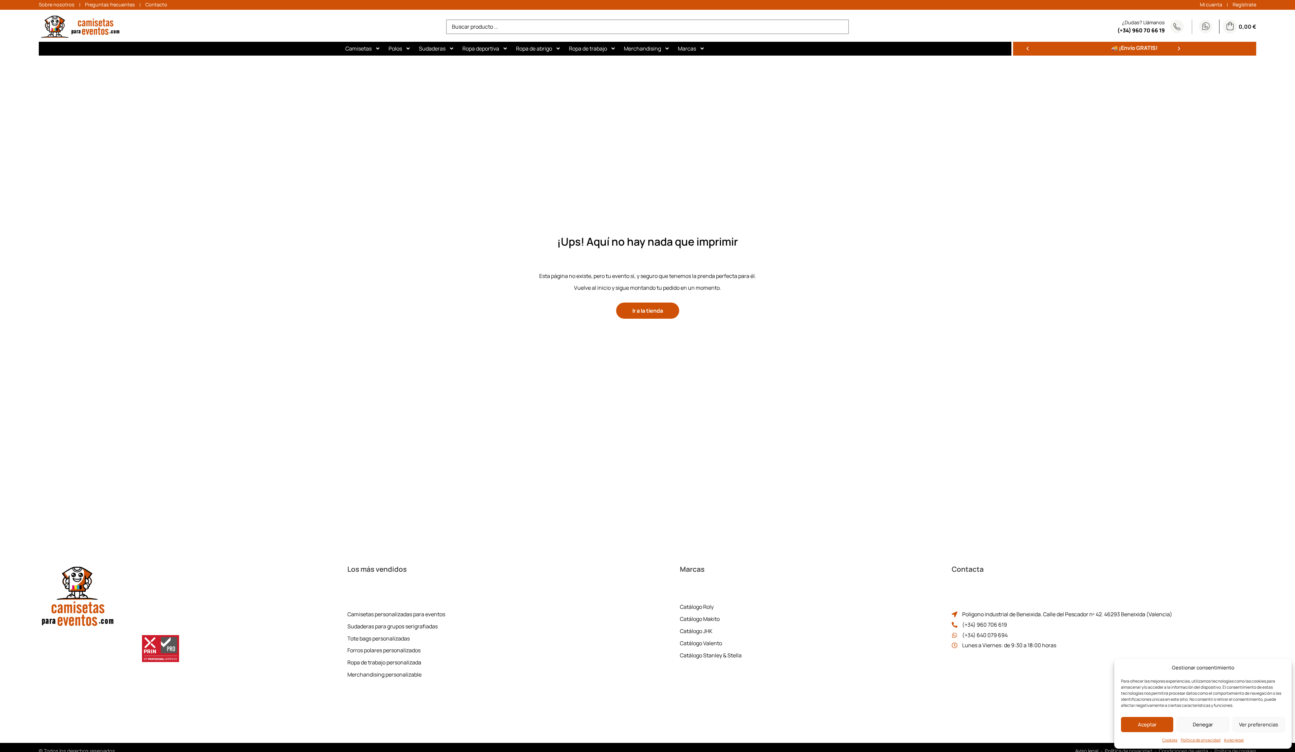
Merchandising (642, 48)
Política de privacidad (1200, 740)
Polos (395, 48)
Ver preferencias (1258, 724)
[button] (1027, 48)
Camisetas (358, 48)
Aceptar (1147, 724)
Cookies (1169, 740)
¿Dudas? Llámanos (1143, 22)
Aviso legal (1234, 740)
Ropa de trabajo (588, 48)
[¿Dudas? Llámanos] (1177, 26)
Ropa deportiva (480, 48)
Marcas (687, 48)
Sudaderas (432, 48)
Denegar (1203, 724)
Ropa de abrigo (534, 48)
